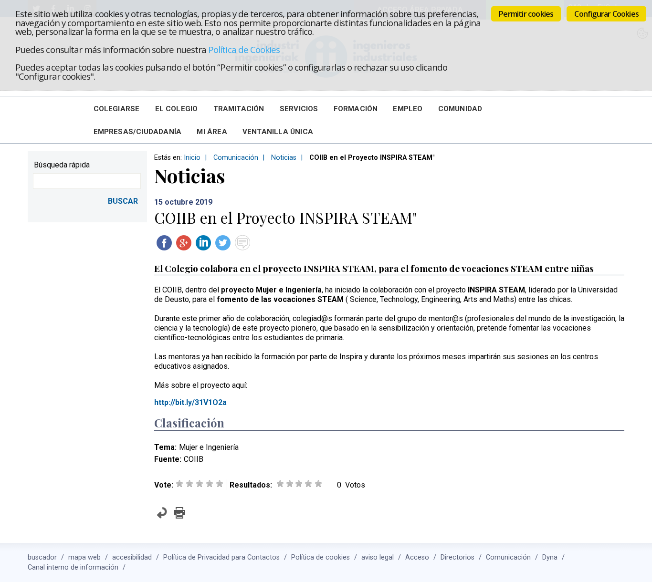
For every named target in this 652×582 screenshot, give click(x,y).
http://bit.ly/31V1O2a (191, 402)
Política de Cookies (244, 49)
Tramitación (238, 108)
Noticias (283, 158)
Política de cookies (320, 557)
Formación (356, 108)
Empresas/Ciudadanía (138, 131)
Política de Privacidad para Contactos (221, 557)
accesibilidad (132, 557)
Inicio (192, 158)
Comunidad (460, 108)
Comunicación (235, 158)
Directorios (457, 557)
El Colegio (176, 108)
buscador (42, 557)
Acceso (417, 557)
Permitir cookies (526, 14)
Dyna (549, 557)
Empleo (407, 108)
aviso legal (377, 557)
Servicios (299, 108)
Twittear (223, 242)
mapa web (84, 557)
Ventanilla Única (277, 131)
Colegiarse (117, 108)
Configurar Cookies (606, 14)
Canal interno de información (73, 567)
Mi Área (212, 131)
